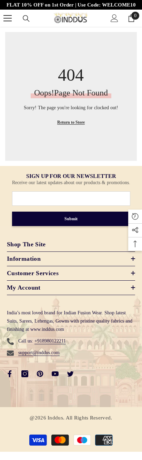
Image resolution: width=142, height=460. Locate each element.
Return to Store (71, 122)
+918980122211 (50, 341)
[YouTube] (55, 374)
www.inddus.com (47, 329)
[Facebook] (9, 374)
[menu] (7, 18)
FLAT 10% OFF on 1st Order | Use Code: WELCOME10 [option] (71, 5)
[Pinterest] (40, 374)
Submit (71, 218)
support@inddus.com (39, 352)
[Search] (26, 18)
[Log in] (114, 18)
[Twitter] (70, 374)
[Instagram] (25, 374)
